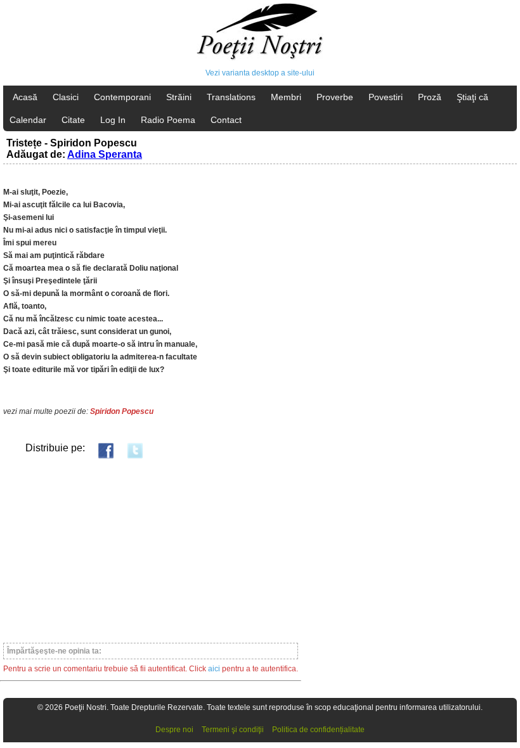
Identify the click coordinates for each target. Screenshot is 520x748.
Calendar (28, 120)
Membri (286, 97)
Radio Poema (168, 120)
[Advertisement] (150, 550)
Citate (73, 120)
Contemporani (122, 97)
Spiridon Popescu (121, 411)
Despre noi (174, 729)
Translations (231, 97)
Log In (113, 120)
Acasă (25, 97)
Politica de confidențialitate (318, 729)
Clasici (66, 97)
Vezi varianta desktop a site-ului (260, 72)
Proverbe (334, 97)
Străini (179, 97)
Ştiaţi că (472, 97)
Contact (226, 120)
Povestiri (385, 97)
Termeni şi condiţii (233, 729)
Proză (429, 97)
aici (214, 668)
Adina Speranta (104, 154)
